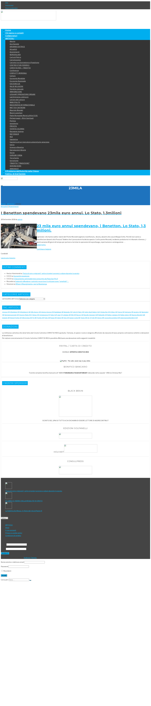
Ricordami (7, 571)
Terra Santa (14, 158)
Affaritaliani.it (25, 312)
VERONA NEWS (15, 166)
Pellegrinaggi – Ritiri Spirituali (22, 118)
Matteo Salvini (125, 315)
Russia (53, 318)
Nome (3, 549)
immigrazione (44, 315)
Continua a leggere (44, 249)
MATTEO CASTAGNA (17, 107)
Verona (100, 318)
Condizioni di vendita (13, 535)
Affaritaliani (15, 312)
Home (8, 30)
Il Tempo (35, 315)
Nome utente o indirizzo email (12, 562)
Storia (12, 152)
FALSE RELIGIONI (16, 86)
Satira (12, 145)
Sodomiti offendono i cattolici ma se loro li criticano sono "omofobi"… (42, 281)
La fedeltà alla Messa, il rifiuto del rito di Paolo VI (23, 511)
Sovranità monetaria (21, 276)
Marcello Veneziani (91, 315)
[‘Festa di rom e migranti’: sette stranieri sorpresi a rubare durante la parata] (77, 486)
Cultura (12, 76)
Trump (84, 318)
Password (4, 566)
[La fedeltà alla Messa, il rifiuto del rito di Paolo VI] (77, 505)
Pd (34, 318)
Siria (66, 318)
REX (11, 137)
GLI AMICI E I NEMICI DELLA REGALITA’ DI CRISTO (23, 501)
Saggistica (14, 139)
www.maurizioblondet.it (129, 318)
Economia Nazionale (18, 81)
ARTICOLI (9, 39)
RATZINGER (14, 134)
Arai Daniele (14, 44)
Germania (129, 312)
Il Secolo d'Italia (25, 315)
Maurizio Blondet (16, 110)
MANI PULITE (15, 102)
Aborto (12, 41)
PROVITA (13, 126)
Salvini (60, 318)
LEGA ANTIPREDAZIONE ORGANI (22, 94)
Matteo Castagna (113, 315)
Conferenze (14, 70)
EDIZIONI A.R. (15, 84)
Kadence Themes (30, 557)
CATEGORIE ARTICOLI (10, 299)
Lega (60, 315)
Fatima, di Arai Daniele (15, 174)
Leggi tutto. (41, 245)
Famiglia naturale (16, 89)
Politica (13, 121)
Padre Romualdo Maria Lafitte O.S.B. (24, 115)
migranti (6, 318)
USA (94, 318)
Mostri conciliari (16, 113)
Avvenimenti (14, 52)
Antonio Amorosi (47, 312)
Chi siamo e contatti (14, 33)
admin (20, 219)
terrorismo (14, 160)
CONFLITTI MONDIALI (18, 73)
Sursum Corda (74, 318)
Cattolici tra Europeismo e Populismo (24, 62)
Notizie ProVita (16, 318)
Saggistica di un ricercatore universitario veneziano (29, 142)
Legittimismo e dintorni (19, 97)
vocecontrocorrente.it (112, 318)
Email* (3, 544)
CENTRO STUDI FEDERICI (19, 65)
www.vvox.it (14, 168)
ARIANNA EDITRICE (17, 46)
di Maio (113, 312)
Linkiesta (67, 315)
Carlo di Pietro (15, 57)
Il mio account (9, 5)
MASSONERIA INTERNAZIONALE (22, 105)
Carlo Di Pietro (78, 312)
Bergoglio (68, 312)
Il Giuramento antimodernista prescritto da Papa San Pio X (36, 279)
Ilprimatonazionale (12, 315)
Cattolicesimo (15, 60)
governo (137, 312)
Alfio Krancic (36, 312)
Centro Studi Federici (92, 312)
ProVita (40, 318)
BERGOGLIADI (15, 54)
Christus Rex (105, 312)
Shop (6, 2)
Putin (47, 318)
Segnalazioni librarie (18, 150)
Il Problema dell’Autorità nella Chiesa (22, 171)
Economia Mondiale (17, 78)
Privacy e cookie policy (11, 8)
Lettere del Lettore (17, 99)
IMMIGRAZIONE (16, 92)
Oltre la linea (27, 318)
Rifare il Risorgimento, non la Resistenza (31, 284)
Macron (79, 315)
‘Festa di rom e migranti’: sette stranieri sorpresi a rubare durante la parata (51, 273)
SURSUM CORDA (16, 155)
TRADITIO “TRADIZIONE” (20, 163)
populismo (14, 123)
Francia (121, 312)
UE (89, 318)
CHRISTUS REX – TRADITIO (20, 68)
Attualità (13, 49)
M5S (73, 315)
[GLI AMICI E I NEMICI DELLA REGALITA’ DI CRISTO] (77, 496)
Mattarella (102, 315)
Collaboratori (11, 36)
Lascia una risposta (8, 258)
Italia (54, 315)
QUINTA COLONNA (17, 129)
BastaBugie (59, 312)
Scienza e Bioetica (17, 147)
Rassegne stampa (17, 131)
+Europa (6, 312)
